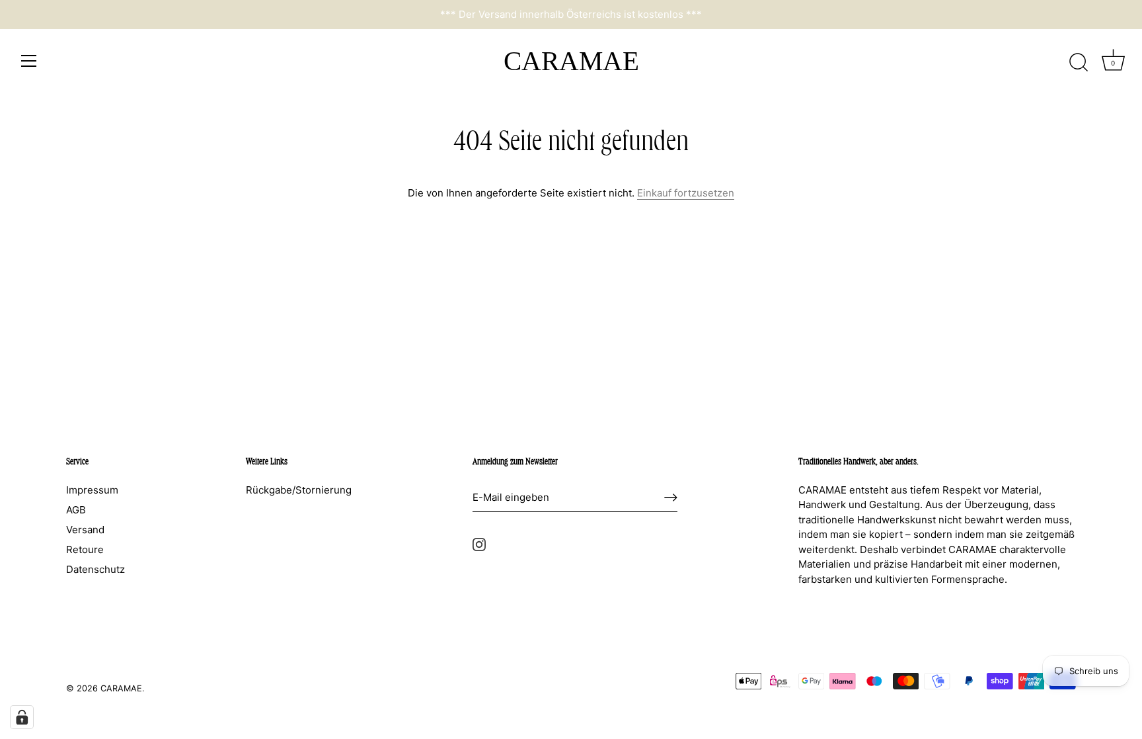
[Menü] (29, 60)
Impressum (92, 490)
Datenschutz (95, 569)
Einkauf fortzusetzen (685, 193)
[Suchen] (1078, 62)
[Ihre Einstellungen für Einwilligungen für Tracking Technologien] (22, 717)
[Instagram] (479, 543)
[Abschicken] (670, 497)
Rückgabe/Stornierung (299, 490)
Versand (85, 529)
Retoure (85, 549)
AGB (76, 509)
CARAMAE (571, 61)
